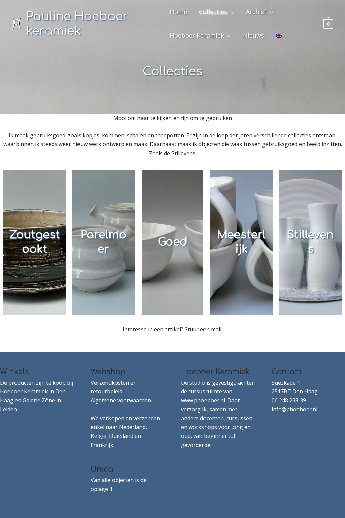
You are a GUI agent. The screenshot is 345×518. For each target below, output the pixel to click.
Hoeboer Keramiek (24, 391)
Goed (172, 242)
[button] (230, 12)
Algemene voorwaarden (121, 400)
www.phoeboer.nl (203, 400)
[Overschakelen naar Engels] (279, 35)
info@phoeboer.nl (294, 409)
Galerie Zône (39, 400)
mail (216, 329)
